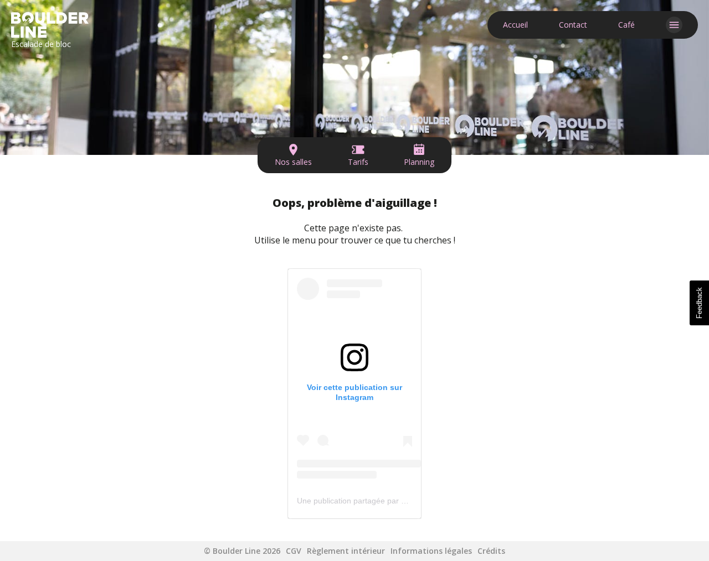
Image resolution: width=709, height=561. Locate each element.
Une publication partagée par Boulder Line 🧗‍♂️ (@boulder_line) (406, 500)
